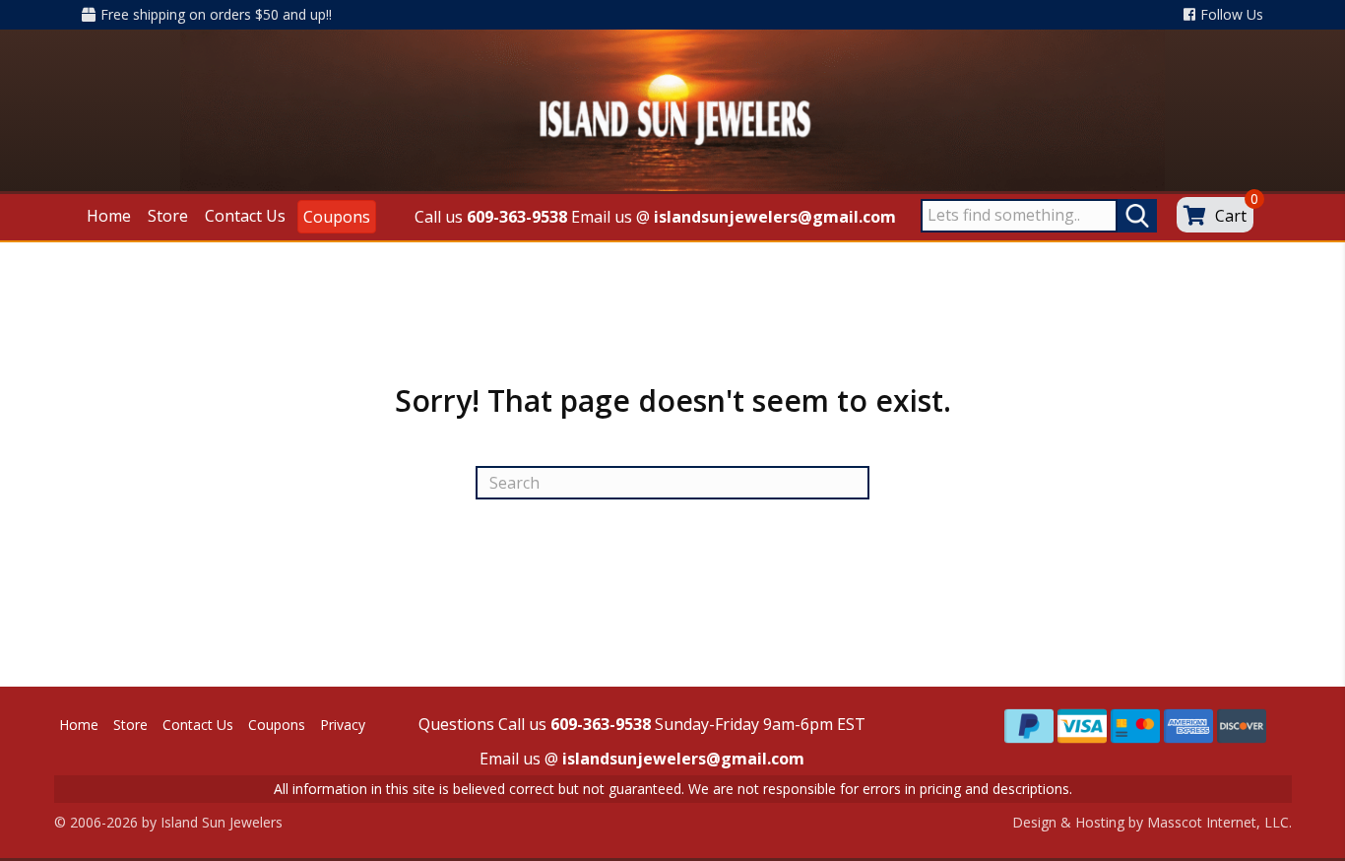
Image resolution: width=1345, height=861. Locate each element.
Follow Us (1231, 14)
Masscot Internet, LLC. (1219, 822)
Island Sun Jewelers (221, 822)
